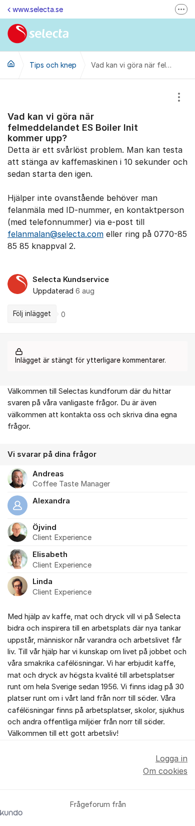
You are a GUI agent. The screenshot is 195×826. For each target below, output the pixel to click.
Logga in (172, 758)
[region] (97, 206)
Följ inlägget (32, 314)
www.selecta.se (37, 9)
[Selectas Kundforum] (11, 64)
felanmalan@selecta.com (56, 234)
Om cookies (165, 771)
